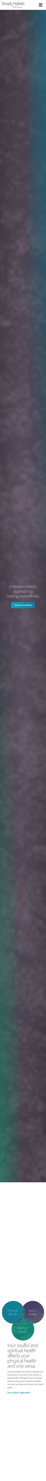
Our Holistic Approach (18, 1392)
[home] (13, 5)
